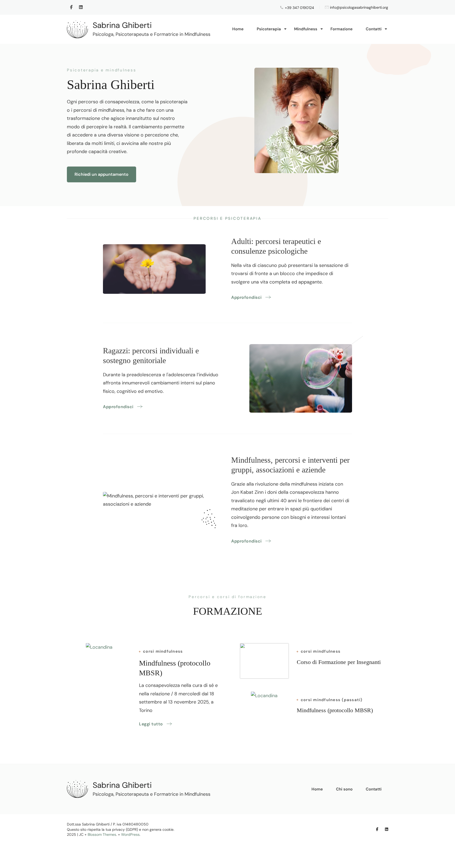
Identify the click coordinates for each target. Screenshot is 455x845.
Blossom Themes (102, 834)
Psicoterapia (269, 29)
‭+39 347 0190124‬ (299, 7)
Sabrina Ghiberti (122, 25)
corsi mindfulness (163, 651)
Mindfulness (305, 29)
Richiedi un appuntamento (101, 174)
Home (238, 29)
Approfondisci (246, 297)
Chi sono (344, 789)
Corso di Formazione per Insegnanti (339, 662)
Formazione (341, 29)
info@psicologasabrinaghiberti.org (359, 7)
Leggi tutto (151, 724)
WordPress (130, 834)
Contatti (374, 29)
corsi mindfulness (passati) (332, 700)
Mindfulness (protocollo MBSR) (335, 710)
